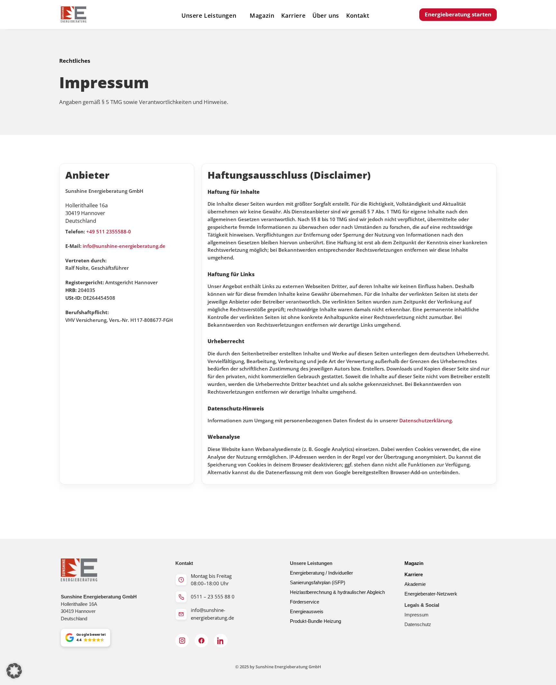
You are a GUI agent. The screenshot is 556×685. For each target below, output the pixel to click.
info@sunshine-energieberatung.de (124, 246)
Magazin (262, 15)
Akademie (415, 584)
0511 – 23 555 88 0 (213, 596)
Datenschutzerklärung (425, 421)
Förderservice (304, 602)
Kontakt (357, 15)
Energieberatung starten (458, 14)
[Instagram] (182, 640)
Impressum (416, 614)
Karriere (293, 15)
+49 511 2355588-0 (108, 232)
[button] (85, 638)
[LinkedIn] (220, 640)
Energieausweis (306, 611)
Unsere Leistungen (208, 15)
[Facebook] (201, 640)
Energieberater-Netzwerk (430, 593)
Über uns (325, 15)
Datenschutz (417, 624)
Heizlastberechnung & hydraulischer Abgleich (337, 592)
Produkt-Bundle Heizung (315, 621)
